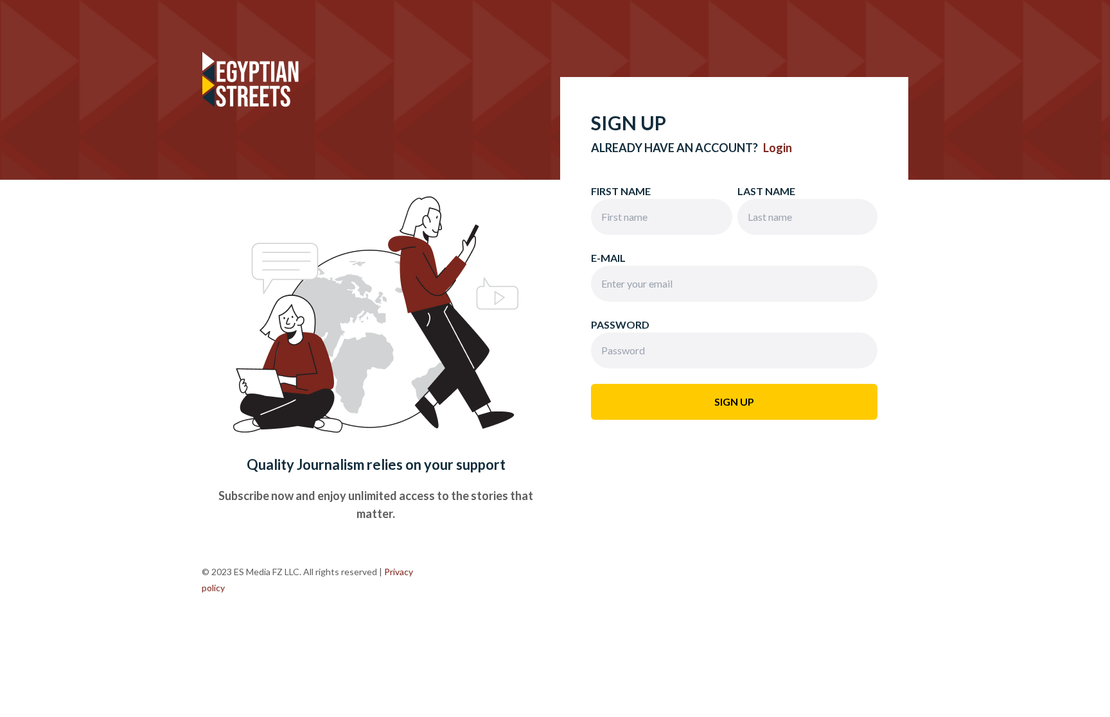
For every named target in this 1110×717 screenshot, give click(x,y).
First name (621, 191)
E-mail (608, 258)
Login (777, 148)
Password (620, 324)
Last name (766, 191)
